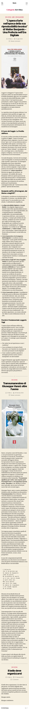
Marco (11, 39)
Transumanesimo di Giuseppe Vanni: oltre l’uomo (14, 386)
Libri (13, 17)
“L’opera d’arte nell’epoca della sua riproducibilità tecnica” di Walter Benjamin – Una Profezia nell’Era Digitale (14, 28)
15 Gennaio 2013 (19, 677)
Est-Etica (8, 17)
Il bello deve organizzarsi (14, 672)
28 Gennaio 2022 (19, 392)
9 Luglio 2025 (19, 39)
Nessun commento (15, 41)
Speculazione (19, 17)
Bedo (14, 3)
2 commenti (15, 679)
